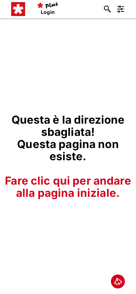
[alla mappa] (118, 281)
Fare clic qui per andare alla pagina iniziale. (68, 187)
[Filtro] (120, 9)
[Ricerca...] (107, 9)
